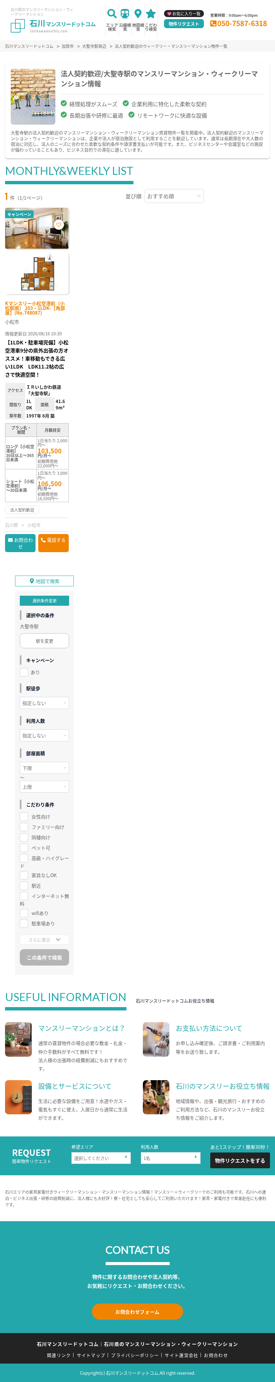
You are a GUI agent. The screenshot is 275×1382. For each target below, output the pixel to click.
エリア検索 (112, 27)
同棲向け (41, 837)
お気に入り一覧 (186, 13)
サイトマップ (91, 1355)
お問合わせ (23, 543)
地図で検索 (47, 581)
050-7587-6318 (242, 23)
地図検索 (138, 27)
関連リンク (59, 1355)
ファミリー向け (48, 827)
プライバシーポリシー (135, 1355)
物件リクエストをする (240, 1160)
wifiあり (40, 913)
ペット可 (41, 847)
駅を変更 (44, 641)
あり (35, 672)
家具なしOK (44, 875)
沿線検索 (125, 27)
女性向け (41, 816)
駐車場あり (43, 923)
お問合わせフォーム (137, 1311)
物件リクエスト (184, 23)
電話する (56, 539)
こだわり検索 (151, 27)
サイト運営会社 (181, 1355)
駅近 (36, 885)
